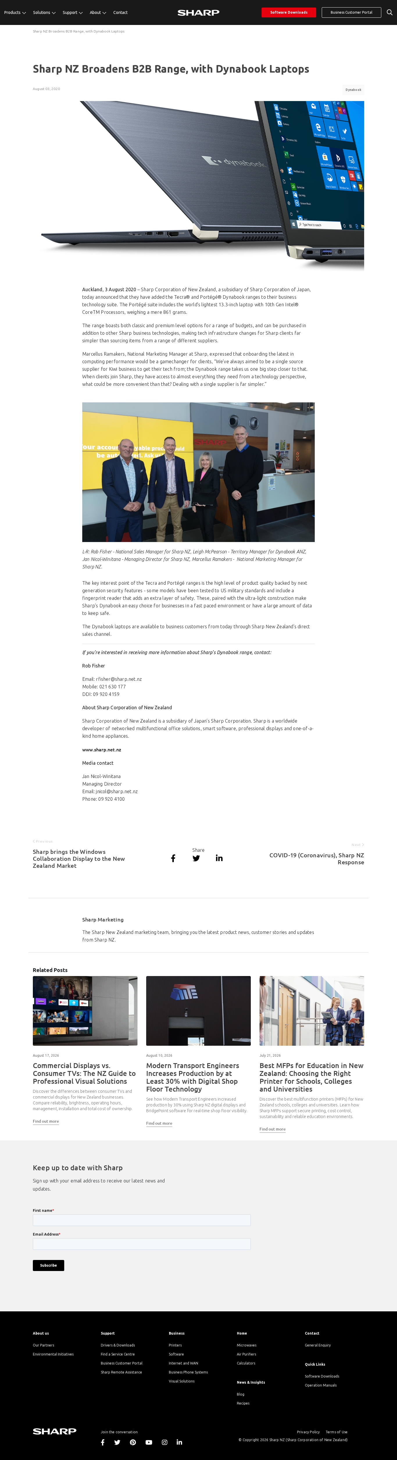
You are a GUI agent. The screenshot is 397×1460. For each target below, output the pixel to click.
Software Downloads (288, 12)
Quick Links (315, 1364)
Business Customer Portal (351, 12)
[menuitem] (15, 12)
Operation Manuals (321, 1385)
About (96, 12)
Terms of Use (337, 1432)
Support (70, 12)
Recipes (243, 1403)
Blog (240, 1394)
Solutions (42, 12)
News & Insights (251, 1382)
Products (13, 12)
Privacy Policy (308, 1432)
